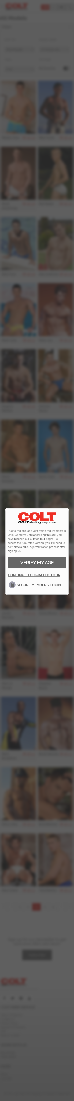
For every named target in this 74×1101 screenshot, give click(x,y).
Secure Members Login (39, 585)
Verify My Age (37, 562)
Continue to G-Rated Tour (34, 575)
